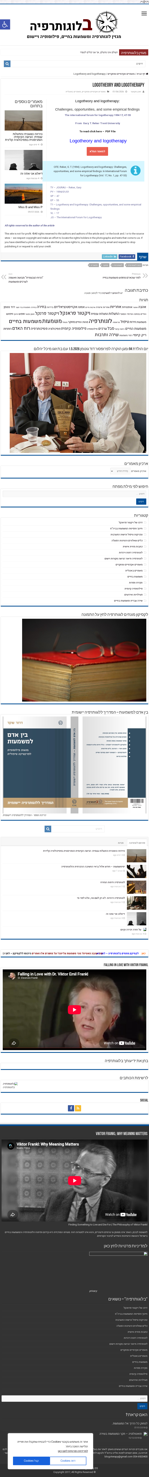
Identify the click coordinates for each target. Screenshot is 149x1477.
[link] (5, 24)
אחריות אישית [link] (103, 307)
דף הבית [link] (141, 74)
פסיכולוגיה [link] (54, 329)
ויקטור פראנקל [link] (75, 313)
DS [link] (96, 1468)
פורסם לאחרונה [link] (137, 843)
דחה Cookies (68, 1461)
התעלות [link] (114, 313)
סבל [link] (110, 328)
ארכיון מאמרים (138, 471)
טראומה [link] (116, 322)
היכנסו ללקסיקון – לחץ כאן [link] (25, 953)
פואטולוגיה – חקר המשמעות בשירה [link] (121, 1434)
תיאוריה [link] (94, 265)
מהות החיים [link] (81, 322)
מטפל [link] (65, 322)
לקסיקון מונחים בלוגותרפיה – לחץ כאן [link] (127, 953)
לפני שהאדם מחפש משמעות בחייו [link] (121, 276)
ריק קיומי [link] (139, 335)
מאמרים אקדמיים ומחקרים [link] (121, 74)
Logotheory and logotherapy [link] (97, 140)
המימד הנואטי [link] (126, 314)
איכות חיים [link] (90, 307)
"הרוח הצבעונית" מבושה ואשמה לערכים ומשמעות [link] (26, 278)
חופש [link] (22, 314)
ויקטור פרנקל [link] (47, 313)
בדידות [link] (50, 307)
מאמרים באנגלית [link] (73, 91)
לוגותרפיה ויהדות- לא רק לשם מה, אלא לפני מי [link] (101, 898)
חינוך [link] (16, 314)
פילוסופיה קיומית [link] (74, 328)
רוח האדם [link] (21, 328)
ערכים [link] (102, 328)
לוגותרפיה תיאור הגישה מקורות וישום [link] (124, 558)
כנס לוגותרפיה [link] (134, 265)
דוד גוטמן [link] (9, 307)
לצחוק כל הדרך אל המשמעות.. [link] (129, 1423)
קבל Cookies (31, 1461)
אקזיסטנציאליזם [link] (65, 307)
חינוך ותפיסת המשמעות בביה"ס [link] (126, 528)
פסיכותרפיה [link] (39, 328)
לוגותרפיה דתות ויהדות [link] (131, 552)
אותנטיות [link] (127, 307)
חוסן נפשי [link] (30, 314)
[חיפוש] (7, 64)
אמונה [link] (81, 307)
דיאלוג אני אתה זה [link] (31, 173)
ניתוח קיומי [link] (120, 329)
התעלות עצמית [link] (99, 314)
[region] (50, 1451)
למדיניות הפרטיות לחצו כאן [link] (73, 1451)
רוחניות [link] (7, 329)
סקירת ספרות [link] (136, 582)
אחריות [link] (115, 307)
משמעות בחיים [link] (25, 321)
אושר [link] (135, 307)
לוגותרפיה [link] (117, 265)
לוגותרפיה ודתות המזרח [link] (112, 882)
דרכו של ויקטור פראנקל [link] (131, 522)
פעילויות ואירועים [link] (133, 594)
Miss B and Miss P (108, 52)
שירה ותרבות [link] (107, 334)
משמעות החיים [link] (135, 328)
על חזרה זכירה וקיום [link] (130, 929)
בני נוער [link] (19, 307)
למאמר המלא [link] (97, 151)
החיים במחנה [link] (140, 314)
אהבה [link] (142, 307)
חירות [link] (133, 322)
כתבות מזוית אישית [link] (133, 546)
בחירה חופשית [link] (29, 307)
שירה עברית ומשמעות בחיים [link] (128, 600)
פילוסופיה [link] (92, 329)
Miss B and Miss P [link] (30, 207)
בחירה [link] (41, 307)
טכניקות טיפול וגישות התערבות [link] (127, 534)
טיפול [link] (124, 321)
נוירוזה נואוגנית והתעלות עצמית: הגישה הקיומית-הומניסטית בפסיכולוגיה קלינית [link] (23, 136)
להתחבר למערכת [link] (111, 293)
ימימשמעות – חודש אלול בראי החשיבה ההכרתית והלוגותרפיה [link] (93, 866)
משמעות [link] (52, 321)
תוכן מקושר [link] (136, 91)
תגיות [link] (121, 843)
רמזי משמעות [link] (126, 335)
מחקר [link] (105, 265)
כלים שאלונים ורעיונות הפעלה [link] (127, 540)
